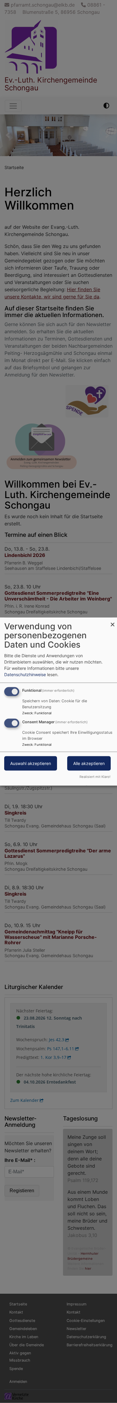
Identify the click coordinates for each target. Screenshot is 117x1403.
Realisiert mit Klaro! (95, 777)
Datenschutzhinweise (25, 674)
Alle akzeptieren (89, 763)
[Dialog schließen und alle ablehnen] (112, 621)
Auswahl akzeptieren (30, 763)
